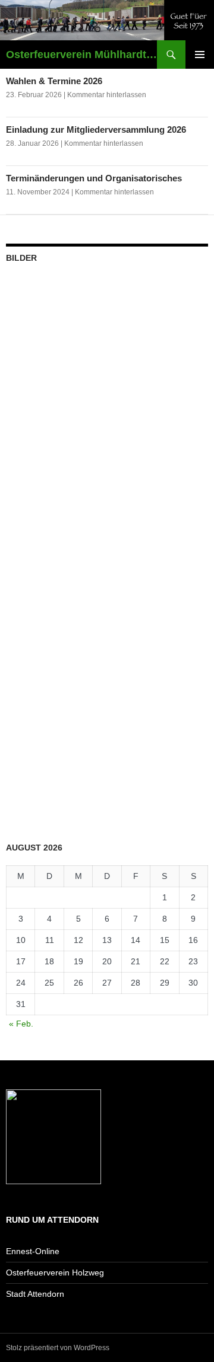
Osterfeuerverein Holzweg (55, 1272)
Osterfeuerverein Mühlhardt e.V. (81, 54)
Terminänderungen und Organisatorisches (94, 178)
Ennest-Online (32, 1251)
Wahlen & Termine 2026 (54, 81)
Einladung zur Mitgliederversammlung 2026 (96, 129)
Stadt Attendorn (35, 1294)
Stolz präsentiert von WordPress (57, 1348)
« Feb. (21, 1023)
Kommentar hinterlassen (106, 95)
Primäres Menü (199, 54)
